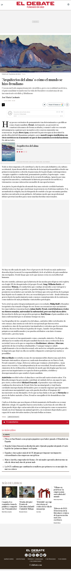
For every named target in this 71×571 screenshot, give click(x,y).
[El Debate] (35, 3)
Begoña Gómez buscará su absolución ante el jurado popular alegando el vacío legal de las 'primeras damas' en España (36, 447)
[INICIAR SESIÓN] (68, 4)
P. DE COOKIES (62, 559)
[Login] (68, 4)
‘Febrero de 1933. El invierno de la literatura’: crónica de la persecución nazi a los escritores (61, 514)
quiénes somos (8, 559)
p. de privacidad (51, 559)
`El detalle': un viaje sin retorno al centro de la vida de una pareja (44, 505)
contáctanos (20, 559)
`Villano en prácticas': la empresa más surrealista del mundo (59, 492)
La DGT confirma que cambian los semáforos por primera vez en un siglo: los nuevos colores (36, 468)
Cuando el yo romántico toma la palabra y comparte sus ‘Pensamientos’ (9, 505)
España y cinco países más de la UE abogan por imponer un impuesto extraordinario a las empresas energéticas (33, 454)
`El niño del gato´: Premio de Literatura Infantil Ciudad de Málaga (26, 505)
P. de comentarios (35, 561)
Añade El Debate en (55, 105)
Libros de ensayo (13, 417)
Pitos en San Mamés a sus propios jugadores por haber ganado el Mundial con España (36, 440)
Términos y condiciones (35, 559)
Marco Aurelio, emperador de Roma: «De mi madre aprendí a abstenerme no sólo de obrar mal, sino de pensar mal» (36, 461)
